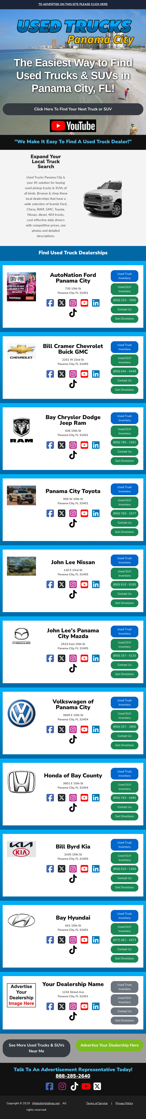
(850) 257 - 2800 (124, 727)
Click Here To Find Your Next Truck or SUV (73, 109)
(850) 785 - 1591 (124, 442)
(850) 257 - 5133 (124, 656)
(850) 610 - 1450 (124, 869)
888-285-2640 (73, 1076)
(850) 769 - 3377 (124, 513)
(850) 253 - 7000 (124, 300)
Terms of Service (97, 1103)
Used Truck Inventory (124, 276)
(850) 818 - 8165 (124, 585)
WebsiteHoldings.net (46, 1103)
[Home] (73, 29)
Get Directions (124, 319)
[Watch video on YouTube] (73, 125)
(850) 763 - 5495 (124, 798)
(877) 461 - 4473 (124, 940)
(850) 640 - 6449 (124, 371)
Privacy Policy (124, 1103)
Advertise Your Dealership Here (109, 1045)
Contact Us (125, 309)
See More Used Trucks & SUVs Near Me (36, 1048)
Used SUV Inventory (124, 289)
